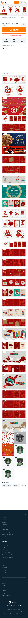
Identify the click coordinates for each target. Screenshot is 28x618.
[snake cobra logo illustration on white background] (8, 529)
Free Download (14, 29)
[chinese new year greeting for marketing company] (8, 493)
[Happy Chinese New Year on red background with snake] (13, 79)
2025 (4, 552)
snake (9, 552)
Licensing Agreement (7, 612)
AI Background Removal (7, 601)
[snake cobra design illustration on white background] (8, 541)
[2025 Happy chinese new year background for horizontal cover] (13, 365)
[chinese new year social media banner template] (13, 122)
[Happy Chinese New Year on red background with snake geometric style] (13, 232)
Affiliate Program (6, 616)
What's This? (11, 45)
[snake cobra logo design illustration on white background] (8, 517)
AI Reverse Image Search (8, 599)
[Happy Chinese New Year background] (13, 198)
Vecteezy (4, 586)
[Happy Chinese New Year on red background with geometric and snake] (13, 293)
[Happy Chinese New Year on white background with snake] (8, 253)
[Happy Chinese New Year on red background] (13, 353)
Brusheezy (4, 584)
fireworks (16, 552)
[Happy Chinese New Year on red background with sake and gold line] (10, 275)
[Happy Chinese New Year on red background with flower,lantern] (10, 137)
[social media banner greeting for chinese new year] (13, 112)
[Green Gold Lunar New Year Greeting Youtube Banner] (13, 210)
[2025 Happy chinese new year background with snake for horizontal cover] (13, 412)
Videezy (4, 589)
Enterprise (4, 591)
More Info (5, 48)
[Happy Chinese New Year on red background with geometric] (13, 188)
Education (4, 594)
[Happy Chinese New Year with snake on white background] (17, 262)
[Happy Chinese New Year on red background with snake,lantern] (13, 399)
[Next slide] (22, 552)
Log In (21, 2)
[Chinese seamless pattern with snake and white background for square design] (8, 468)
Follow (23, 24)
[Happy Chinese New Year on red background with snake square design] (8, 102)
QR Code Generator (6, 603)
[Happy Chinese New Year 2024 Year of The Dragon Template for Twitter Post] (13, 158)
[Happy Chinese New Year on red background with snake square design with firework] (5, 130)
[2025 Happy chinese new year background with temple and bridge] (13, 388)
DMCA (3, 614)
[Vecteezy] (2, 2)
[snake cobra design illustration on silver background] (8, 481)
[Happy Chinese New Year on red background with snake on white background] (13, 242)
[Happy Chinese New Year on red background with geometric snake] (13, 313)
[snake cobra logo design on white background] (8, 505)
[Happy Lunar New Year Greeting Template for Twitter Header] (13, 169)
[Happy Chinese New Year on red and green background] (13, 222)
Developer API (5, 596)
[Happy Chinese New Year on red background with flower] (13, 178)
